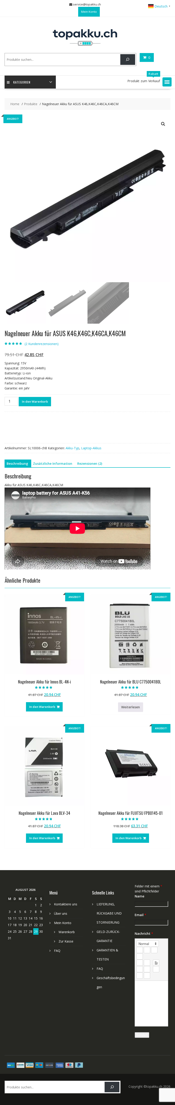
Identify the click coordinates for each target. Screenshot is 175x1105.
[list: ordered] (139, 963)
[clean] (139, 956)
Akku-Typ (72, 448)
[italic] (147, 950)
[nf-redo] (147, 975)
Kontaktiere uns (65, 904)
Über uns (60, 913)
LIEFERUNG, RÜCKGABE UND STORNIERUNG (109, 913)
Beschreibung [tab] (17, 463)
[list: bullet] (147, 963)
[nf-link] (139, 969)
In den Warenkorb (35, 401)
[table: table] (156, 969)
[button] (167, 81)
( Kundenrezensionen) (42, 344)
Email (140, 915)
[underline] (154, 950)
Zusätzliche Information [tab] (52, 463)
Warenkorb (67, 932)
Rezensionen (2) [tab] (89, 463)
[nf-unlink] (147, 969)
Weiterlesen (130, 707)
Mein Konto (89, 12)
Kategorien (21, 82)
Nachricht (144, 933)
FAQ (57, 950)
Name (139, 896)
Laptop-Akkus (91, 448)
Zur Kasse (66, 941)
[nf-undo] (139, 975)
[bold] (139, 950)
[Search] (127, 59)
